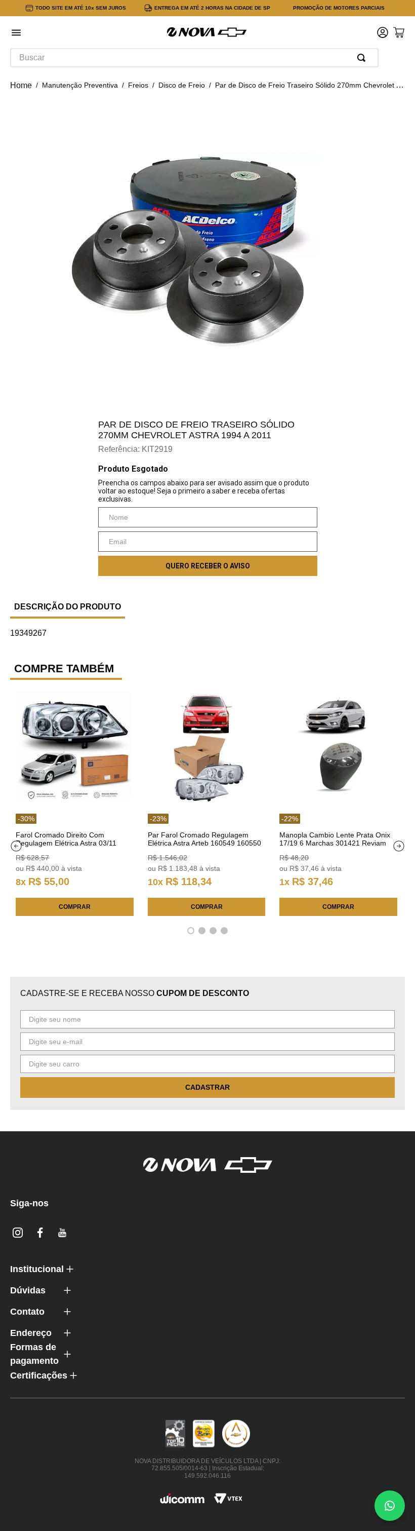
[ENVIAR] (207, 566)
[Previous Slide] (16, 846)
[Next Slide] (399, 846)
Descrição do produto (67, 606)
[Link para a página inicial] (21, 85)
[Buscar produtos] (363, 57)
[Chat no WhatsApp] (390, 1505)
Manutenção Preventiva (80, 85)
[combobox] (194, 57)
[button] (16, 33)
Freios (138, 85)
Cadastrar (207, 1087)
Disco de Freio (181, 85)
